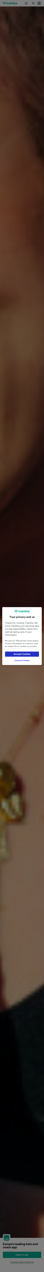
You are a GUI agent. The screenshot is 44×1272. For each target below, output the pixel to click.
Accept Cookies (22, 654)
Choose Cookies (22, 660)
